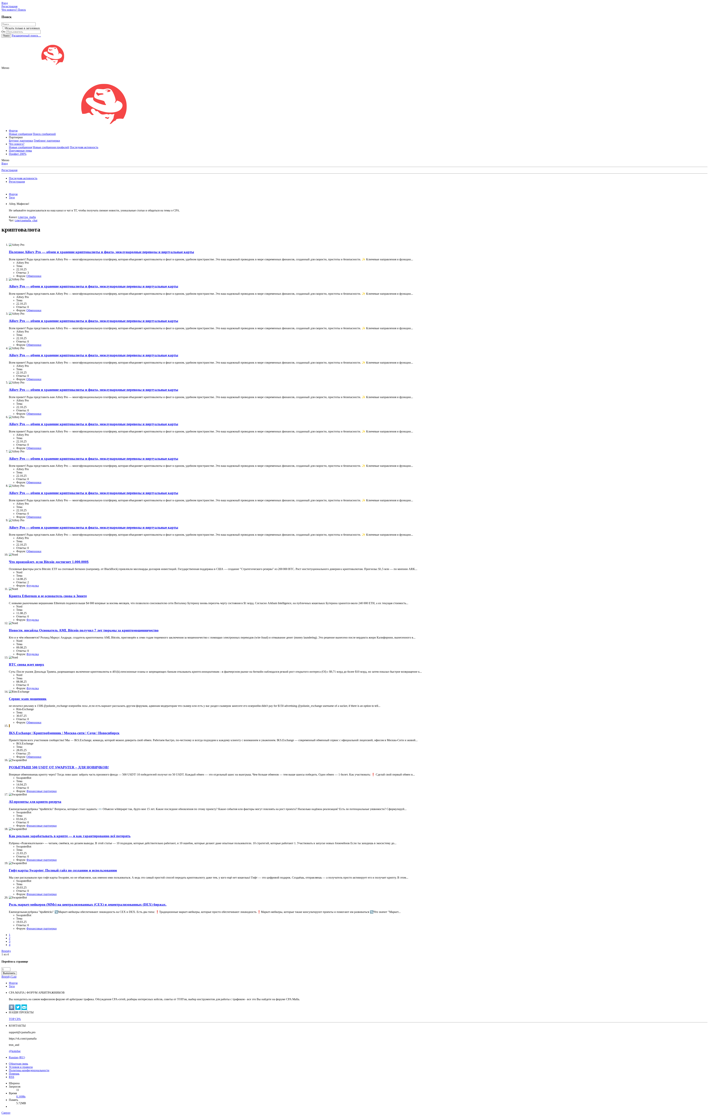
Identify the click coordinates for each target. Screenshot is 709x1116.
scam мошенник (28, 699)
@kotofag (14, 1051)
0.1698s (20, 1096)
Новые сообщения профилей (51, 147)
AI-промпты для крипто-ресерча (35, 802)
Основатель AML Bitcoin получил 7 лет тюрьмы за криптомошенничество (84, 630)
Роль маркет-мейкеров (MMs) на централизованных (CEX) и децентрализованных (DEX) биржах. (88, 904)
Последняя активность (84, 147)
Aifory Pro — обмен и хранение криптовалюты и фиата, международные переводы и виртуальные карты (101, 252)
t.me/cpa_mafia (27, 217)
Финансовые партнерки (41, 791)
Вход (4, 163)
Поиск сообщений (44, 134)
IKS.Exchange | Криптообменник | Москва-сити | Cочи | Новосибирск (64, 733)
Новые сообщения (20, 134)
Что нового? (16, 144)
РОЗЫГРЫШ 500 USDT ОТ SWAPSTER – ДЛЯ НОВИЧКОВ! (59, 767)
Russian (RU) (17, 1057)
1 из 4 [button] (5, 954)
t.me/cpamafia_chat (26, 220)
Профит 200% (17, 153)
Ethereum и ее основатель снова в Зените (48, 596)
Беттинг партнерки (21, 140)
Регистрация (9, 170)
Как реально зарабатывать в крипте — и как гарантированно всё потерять (70, 836)
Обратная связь (18, 1063)
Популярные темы (20, 150)
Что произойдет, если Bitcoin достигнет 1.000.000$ (49, 562)
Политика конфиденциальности (29, 1070)
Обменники (33, 276)
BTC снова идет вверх (26, 664)
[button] (5, 67)
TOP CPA (15, 1019)
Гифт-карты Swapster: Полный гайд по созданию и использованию (63, 870)
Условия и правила (21, 1067)
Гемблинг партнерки (47, 140)
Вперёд (6, 951)
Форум (13, 130)
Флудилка (32, 585)
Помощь (14, 1073)
